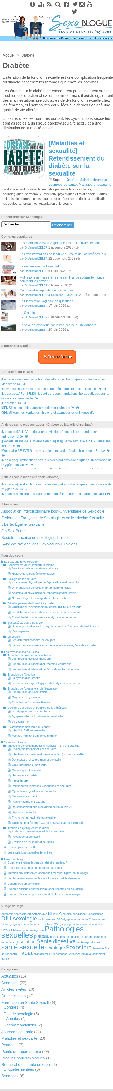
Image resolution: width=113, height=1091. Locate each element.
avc (44, 913)
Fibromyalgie (9, 924)
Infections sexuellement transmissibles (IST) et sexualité (43, 745)
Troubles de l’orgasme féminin (31, 702)
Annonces (10, 982)
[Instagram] (82, 4)
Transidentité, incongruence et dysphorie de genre (44, 617)
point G (54, 936)
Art (29, 913)
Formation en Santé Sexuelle (26, 1002)
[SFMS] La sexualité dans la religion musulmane (35, 408)
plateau (41, 936)
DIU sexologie (19, 918)
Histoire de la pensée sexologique (33, 573)
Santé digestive (56, 941)
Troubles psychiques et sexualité (29, 828)
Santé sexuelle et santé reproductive (35, 568)
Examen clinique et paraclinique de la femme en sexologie (44, 894)
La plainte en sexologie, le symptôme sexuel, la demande (44, 878)
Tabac (26, 953)
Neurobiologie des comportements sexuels (39, 598)
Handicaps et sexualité (22, 847)
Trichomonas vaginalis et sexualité (34, 817)
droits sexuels (47, 919)
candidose (79, 913)
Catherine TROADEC (64, 294)
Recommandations (20, 1025)
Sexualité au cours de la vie (25, 622)
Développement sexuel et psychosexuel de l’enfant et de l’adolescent (55, 626)
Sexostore (78, 947)
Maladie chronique (93, 180)
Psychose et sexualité (26, 836)
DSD (59, 919)
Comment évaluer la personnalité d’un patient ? (37, 862)
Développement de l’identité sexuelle (31, 603)
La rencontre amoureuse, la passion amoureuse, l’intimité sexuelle (54, 645)
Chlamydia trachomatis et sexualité (34, 749)
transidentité (42, 953)
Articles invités (13, 989)
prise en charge (70, 936)
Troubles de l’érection (21, 674)
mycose (38, 930)
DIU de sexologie (18, 1013)
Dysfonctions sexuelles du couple (29, 726)
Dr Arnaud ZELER (36, 247)
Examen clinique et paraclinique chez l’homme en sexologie (45, 888)
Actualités (9, 976)
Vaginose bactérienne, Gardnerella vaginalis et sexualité (47, 822)
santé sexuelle (22, 947)
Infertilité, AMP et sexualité (28, 730)
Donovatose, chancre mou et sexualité (36, 759)
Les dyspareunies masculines (31, 711)
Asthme (37, 913)
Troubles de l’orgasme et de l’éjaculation (33, 688)
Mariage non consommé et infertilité (34, 735)
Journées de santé (63, 184)
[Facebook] (65, 4)
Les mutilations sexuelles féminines (30, 852)
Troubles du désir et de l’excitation (29, 655)
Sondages (10, 1076)
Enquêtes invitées (19, 1069)
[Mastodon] (74, 11)
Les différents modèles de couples (33, 640)
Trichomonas (59, 953)
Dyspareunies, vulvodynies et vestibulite (37, 716)
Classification (94, 913)
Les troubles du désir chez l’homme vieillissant (41, 664)
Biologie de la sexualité (22, 579)
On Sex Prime (13, 531)
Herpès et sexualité (24, 775)
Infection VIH (20, 780)
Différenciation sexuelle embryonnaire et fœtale (41, 587)
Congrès (11, 1007)
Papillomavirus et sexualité (28, 801)
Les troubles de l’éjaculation (29, 691)
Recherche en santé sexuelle (26, 1064)
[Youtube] (89, 4)
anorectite (20, 913)
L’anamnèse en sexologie (24, 883)
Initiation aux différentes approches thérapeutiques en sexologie (48, 873)
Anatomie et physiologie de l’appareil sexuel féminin (44, 592)
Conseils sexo (13, 996)
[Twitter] (74, 4)
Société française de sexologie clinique (34, 537)
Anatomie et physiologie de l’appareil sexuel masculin (45, 582)
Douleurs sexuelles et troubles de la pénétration (38, 707)
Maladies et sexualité (95, 184)
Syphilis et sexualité (24, 812)
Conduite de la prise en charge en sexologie (35, 867)
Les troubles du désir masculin (31, 658)
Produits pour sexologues (23, 1058)
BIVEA (55, 913)
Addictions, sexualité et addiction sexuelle (38, 831)
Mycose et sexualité (24, 796)
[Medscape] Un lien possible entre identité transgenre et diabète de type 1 (53, 494)
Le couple (14, 636)
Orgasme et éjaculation (26, 697)
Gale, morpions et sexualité (29, 764)
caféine (67, 913)
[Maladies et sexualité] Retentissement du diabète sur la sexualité (77, 158)
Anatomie (7, 913)
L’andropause (20, 631)
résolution (25, 941)
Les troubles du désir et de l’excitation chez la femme (45, 669)
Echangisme (97, 919)
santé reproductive (88, 942)
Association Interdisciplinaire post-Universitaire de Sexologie (52, 511)
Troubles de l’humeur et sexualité (33, 842)
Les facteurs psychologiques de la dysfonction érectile (46, 683)
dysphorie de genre (75, 919)
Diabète (71, 180)
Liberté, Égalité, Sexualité (22, 524)
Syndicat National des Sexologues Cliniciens (39, 544)
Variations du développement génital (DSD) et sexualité (46, 606)
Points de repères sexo (21, 1051)
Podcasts (9, 1045)
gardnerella (25, 924)
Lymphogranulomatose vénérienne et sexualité (41, 785)
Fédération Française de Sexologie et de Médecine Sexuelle (52, 517)
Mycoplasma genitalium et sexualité (34, 791)
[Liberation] (9, 403)
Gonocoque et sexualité (27, 770)
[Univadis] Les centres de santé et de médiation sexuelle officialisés (49, 389)
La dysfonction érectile (26, 678)
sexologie (55, 947)
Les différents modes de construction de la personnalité (47, 612)
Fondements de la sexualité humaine (31, 565)
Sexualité (98, 948)
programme (88, 936)
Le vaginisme (20, 721)
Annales (13, 1018)
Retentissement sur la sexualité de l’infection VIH (43, 807)
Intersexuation (42, 924)
